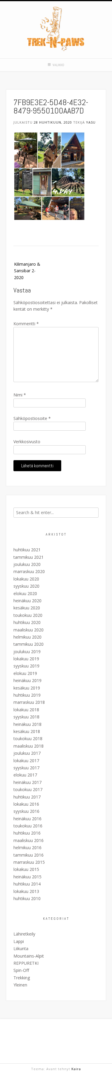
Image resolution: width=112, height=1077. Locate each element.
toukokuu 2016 (27, 826)
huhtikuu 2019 (27, 695)
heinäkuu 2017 (27, 782)
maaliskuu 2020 (28, 630)
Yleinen (20, 985)
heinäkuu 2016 (27, 818)
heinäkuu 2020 (27, 600)
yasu (91, 122)
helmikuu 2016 (27, 847)
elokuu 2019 (25, 673)
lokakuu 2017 (26, 760)
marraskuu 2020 (29, 571)
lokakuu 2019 (26, 659)
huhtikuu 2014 (27, 884)
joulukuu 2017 (27, 753)
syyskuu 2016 (26, 811)
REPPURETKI (26, 963)
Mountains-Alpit (28, 956)
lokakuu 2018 (26, 709)
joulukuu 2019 (27, 651)
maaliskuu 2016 (28, 840)
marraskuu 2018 (29, 702)
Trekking (21, 977)
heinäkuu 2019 (27, 680)
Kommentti (26, 323)
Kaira (76, 1069)
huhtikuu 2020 (27, 622)
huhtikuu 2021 (27, 549)
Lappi (18, 941)
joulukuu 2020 (27, 564)
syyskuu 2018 (26, 717)
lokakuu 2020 (26, 579)
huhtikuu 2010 (27, 898)
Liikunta (20, 948)
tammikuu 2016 (28, 855)
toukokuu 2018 (27, 738)
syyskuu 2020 (26, 586)
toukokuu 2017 (27, 789)
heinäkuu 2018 (27, 724)
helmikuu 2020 (27, 637)
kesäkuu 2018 (26, 731)
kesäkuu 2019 (26, 688)
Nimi (19, 395)
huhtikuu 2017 (27, 797)
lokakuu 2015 (26, 869)
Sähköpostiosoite (32, 418)
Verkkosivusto (26, 441)
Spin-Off (21, 970)
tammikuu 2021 (28, 557)
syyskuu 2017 (26, 768)
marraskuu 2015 (29, 862)
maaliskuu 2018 (28, 746)
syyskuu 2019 (26, 666)
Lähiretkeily (24, 934)
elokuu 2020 (25, 593)
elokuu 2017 (25, 775)
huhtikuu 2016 (27, 833)
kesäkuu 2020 (26, 608)
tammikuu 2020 (28, 644)
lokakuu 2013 (26, 891)
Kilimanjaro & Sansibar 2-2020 (27, 270)
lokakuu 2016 (26, 804)
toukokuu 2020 (27, 615)
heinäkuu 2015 (27, 877)
